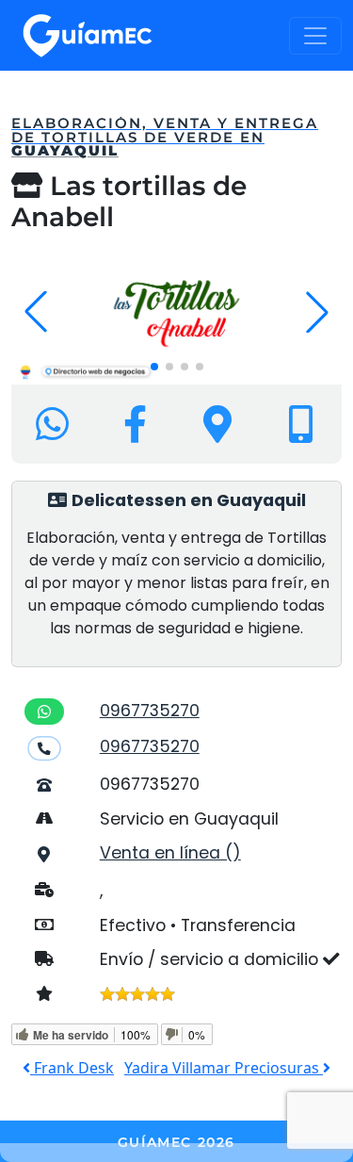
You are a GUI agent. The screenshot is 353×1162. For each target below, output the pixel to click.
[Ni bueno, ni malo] (137, 994)
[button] (154, 366)
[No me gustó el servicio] (122, 994)
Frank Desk (72, 1067)
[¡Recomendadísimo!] (167, 994)
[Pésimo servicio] (107, 994)
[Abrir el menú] (315, 36)
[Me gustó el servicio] (152, 994)
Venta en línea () (170, 853)
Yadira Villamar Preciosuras (223, 1067)
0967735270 (150, 710)
